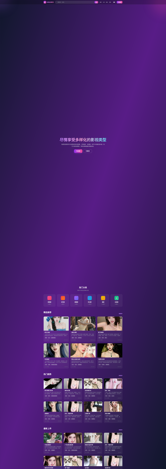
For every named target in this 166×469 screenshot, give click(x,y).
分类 (104, 2)
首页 (101, 2)
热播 (110, 2)
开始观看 (119, 2)
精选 (107, 2)
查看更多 (120, 313)
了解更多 (88, 151)
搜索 (96, 2)
